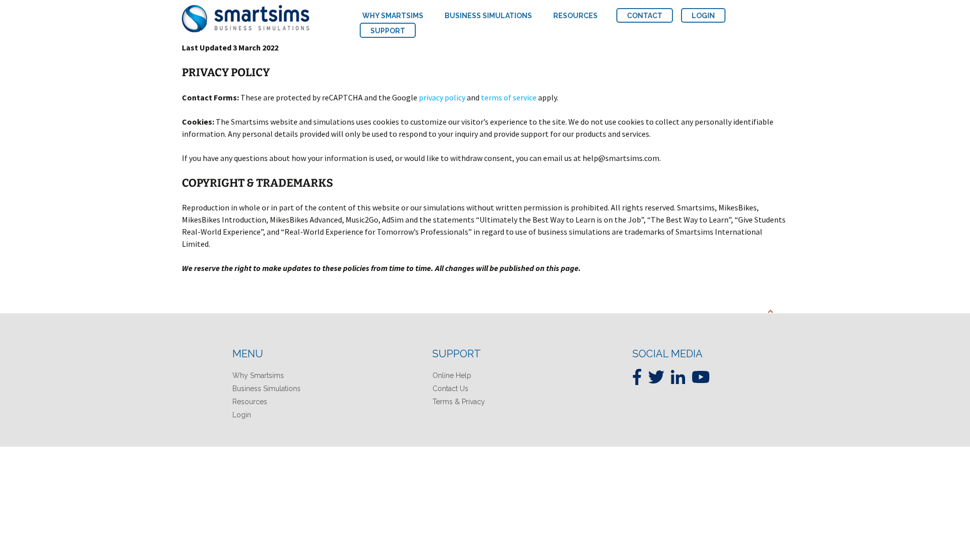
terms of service (509, 97)
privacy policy (442, 97)
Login (241, 415)
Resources (249, 402)
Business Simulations (266, 389)
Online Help (451, 375)
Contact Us (450, 389)
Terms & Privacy (458, 402)
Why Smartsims (258, 375)
